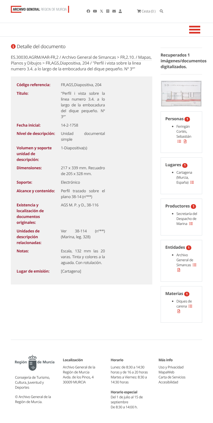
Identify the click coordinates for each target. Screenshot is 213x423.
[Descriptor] (185, 141)
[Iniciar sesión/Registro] (120, 11)
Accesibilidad (168, 382)
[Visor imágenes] (181, 92)
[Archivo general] (40, 8)
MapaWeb (166, 372)
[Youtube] (95, 11)
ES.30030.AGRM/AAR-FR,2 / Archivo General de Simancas (63, 57)
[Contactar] (114, 11)
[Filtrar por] (179, 141)
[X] (102, 11)
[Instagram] (108, 11)
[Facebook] (89, 11)
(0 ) (148, 11)
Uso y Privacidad (171, 367)
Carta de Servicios (172, 377)
